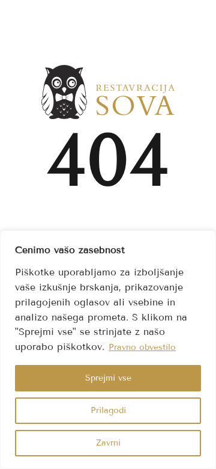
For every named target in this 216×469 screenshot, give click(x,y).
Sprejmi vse (108, 378)
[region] (108, 349)
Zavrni (108, 443)
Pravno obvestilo (142, 347)
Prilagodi (108, 410)
